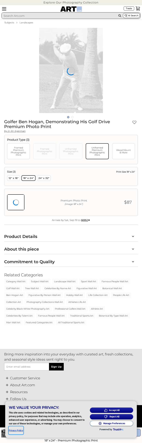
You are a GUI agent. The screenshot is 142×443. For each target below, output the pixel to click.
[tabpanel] (71, 191)
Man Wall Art (13, 322)
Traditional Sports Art (81, 315)
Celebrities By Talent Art (19, 315)
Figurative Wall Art (87, 288)
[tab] (18, 151)
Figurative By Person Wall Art (45, 295)
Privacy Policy (16, 430)
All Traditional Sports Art (71, 322)
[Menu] (4, 9)
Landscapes (26, 22)
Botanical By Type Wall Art (113, 315)
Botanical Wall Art (112, 288)
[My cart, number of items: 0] (138, 8)
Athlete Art (97, 308)
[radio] (13, 178)
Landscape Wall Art (65, 281)
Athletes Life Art (77, 302)
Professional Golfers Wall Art (70, 308)
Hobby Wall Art (74, 295)
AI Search (133, 15)
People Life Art (121, 295)
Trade (129, 8)
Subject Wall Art (39, 281)
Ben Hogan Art (14, 295)
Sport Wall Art (88, 281)
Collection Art (13, 302)
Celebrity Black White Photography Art (27, 308)
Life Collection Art (98, 295)
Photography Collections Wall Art (44, 302)
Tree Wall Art (32, 288)
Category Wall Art (15, 281)
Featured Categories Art (39, 322)
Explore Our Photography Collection (71, 2)
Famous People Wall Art (115, 281)
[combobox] (59, 15)
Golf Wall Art (13, 288)
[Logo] (71, 9)
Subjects (9, 22)
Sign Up (56, 366)
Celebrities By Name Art (58, 288)
